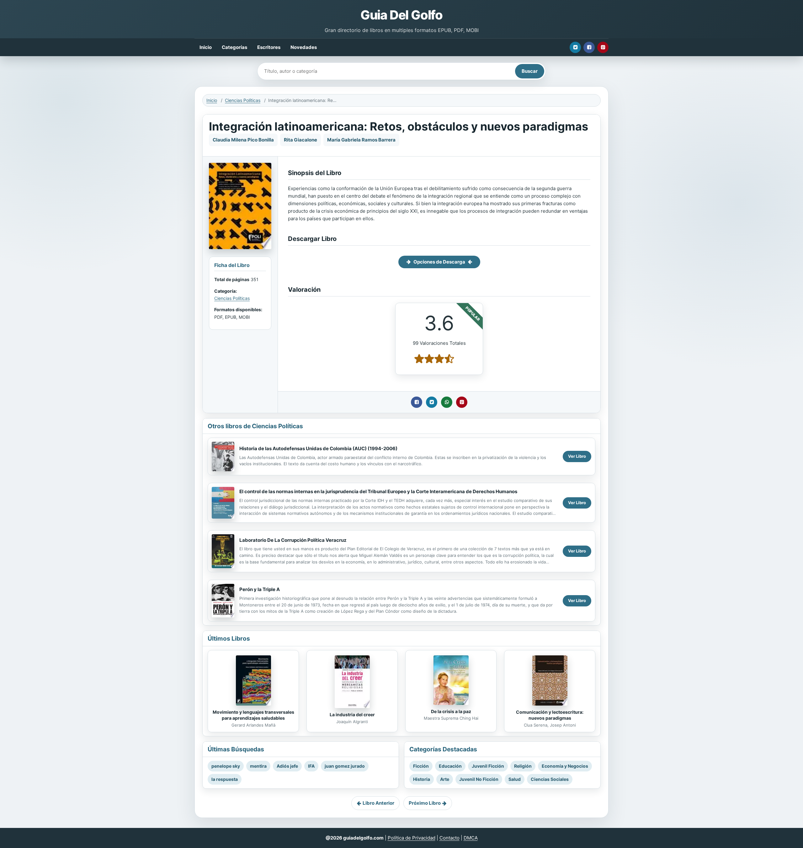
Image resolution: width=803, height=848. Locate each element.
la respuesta (224, 779)
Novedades (303, 47)
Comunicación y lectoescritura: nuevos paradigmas (549, 715)
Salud (514, 779)
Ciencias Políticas (242, 100)
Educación (450, 766)
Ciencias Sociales (550, 779)
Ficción (421, 766)
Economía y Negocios (565, 766)
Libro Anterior (378, 803)
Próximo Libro (425, 803)
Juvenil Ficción (488, 766)
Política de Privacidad (411, 838)
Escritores (268, 47)
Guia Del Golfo (401, 15)
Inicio (205, 47)
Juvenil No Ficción (478, 779)
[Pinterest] (603, 47)
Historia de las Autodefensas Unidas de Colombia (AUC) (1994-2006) (318, 448)
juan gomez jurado (345, 766)
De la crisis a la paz (451, 711)
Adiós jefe (287, 766)
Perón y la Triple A (259, 589)
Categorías (234, 47)
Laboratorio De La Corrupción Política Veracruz (293, 540)
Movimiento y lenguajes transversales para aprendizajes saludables (253, 715)
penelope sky (225, 766)
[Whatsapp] (446, 402)
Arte (444, 779)
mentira (258, 766)
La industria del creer (352, 714)
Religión (523, 766)
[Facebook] (589, 47)
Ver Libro (577, 456)
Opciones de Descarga (439, 262)
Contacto (449, 838)
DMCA (471, 838)
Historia (421, 779)
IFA (311, 766)
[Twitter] (575, 47)
